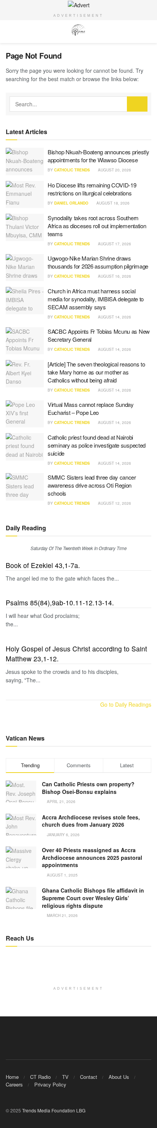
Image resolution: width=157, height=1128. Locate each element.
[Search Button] (137, 104)
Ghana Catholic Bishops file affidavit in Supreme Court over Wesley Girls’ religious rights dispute (93, 897)
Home (12, 1076)
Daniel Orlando (71, 203)
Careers (14, 1084)
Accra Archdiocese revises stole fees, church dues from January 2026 (91, 821)
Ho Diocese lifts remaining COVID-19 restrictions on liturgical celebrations (92, 189)
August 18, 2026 (112, 203)
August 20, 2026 (114, 170)
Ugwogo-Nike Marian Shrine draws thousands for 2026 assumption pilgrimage (98, 262)
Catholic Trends (72, 170)
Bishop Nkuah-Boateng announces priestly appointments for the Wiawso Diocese (98, 156)
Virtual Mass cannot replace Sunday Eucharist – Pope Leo (91, 408)
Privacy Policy (50, 1084)
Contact (88, 1076)
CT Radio (40, 1076)
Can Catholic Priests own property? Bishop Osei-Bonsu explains (88, 787)
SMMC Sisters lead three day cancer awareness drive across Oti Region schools (92, 485)
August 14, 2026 (114, 317)
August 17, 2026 (114, 243)
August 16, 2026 (114, 276)
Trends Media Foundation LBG (53, 1110)
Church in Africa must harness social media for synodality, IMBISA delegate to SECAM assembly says (96, 299)
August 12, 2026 (114, 503)
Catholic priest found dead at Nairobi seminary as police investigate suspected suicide (97, 445)
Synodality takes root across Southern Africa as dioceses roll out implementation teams (97, 226)
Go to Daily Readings (125, 704)
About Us (119, 1076)
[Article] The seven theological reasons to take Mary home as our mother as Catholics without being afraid (96, 372)
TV (65, 1076)
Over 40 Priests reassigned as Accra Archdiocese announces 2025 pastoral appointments (92, 857)
